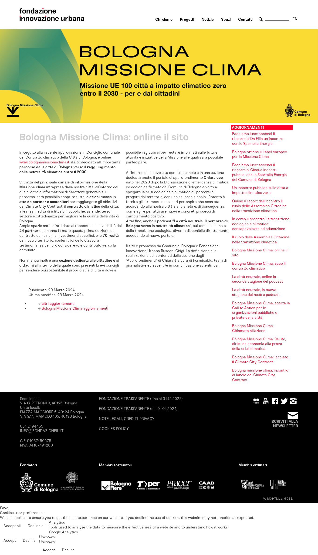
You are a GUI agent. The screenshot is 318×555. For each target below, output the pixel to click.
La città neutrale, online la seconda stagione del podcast (257, 279)
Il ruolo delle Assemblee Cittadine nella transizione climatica (260, 239)
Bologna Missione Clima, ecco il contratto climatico (259, 266)
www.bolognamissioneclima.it (44, 162)
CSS (289, 498)
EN (295, 19)
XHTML (275, 498)
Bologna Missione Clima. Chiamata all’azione (253, 328)
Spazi (226, 19)
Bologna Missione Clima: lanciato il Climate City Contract (260, 359)
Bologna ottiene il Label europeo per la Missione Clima (259, 154)
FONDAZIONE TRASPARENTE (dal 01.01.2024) (138, 408)
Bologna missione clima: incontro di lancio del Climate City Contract (260, 375)
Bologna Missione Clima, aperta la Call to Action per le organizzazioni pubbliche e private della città (261, 310)
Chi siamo (164, 19)
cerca (261, 19)
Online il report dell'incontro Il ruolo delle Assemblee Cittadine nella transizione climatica (259, 206)
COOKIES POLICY (114, 428)
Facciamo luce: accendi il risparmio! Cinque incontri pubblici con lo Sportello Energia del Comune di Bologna (259, 172)
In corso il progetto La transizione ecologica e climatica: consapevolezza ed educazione (260, 224)
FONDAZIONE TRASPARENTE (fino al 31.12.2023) (141, 398)
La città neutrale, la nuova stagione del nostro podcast (256, 292)
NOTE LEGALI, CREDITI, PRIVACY (126, 418)
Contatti (245, 19)
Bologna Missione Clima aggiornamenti (74, 308)
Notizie (208, 19)
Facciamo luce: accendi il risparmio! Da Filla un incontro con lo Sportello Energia (257, 139)
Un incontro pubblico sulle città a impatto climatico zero (260, 190)
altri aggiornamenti (57, 303)
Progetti (187, 19)
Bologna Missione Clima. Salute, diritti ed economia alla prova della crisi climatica (259, 344)
